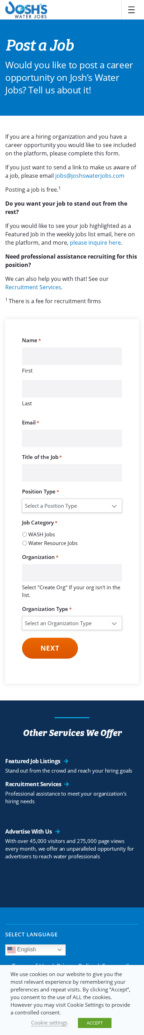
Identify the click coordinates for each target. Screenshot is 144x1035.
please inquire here (95, 242)
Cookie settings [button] (49, 1022)
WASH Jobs (41, 534)
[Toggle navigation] (131, 10)
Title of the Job (42, 456)
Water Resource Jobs (53, 542)
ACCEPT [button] (95, 1023)
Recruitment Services (33, 287)
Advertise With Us (28, 831)
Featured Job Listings (32, 761)
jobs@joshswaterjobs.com (89, 175)
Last (27, 403)
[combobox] (72, 573)
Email (30, 422)
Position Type (40, 491)
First (27, 370)
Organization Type (47, 608)
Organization (40, 556)
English (26, 949)
